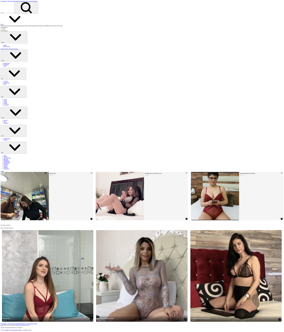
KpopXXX (6, 163)
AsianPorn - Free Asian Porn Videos (13, 330)
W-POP (5, 103)
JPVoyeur (6, 164)
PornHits (6, 167)
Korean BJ (6, 64)
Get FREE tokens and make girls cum (153, 173)
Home (2, 325)
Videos (2, 42)
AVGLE (6, 140)
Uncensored (6, 82)
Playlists (11, 49)
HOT (7, 49)
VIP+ (5, 155)
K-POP (5, 99)
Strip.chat (51, 175)
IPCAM (5, 120)
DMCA (20, 325)
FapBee (5, 166)
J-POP (5, 101)
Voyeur (2, 117)
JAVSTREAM (7, 158)
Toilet (5, 121)
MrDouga (6, 159)
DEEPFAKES (7, 162)
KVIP (2, 49)
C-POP (5, 102)
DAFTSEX (6, 168)
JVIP (5, 49)
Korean (3, 60)
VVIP (2, 136)
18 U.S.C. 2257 (26, 325)
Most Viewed (7, 46)
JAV (2, 78)
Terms (16, 325)
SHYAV (5, 156)
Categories (15, 49)
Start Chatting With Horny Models (247, 173)
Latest (5, 45)
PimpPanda (6, 160)
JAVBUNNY (7, 138)
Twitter (2, 171)
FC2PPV (6, 81)
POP (2, 97)
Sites (2, 152)
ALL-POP (6, 105)
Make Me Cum (53, 173)
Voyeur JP (6, 123)
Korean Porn (7, 63)
